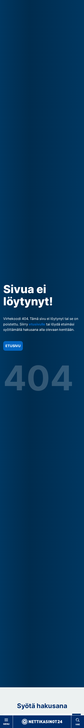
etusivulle (37, 324)
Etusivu (13, 346)
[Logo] (42, 721)
